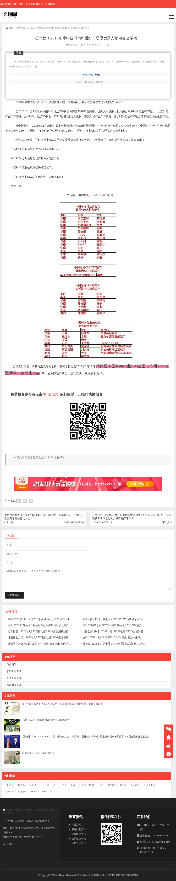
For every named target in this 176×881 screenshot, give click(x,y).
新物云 (74, 785)
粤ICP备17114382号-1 (126, 875)
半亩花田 (134, 785)
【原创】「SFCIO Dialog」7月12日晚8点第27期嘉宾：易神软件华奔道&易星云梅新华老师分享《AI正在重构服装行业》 (85, 736)
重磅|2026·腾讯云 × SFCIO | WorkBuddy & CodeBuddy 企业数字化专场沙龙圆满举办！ (57, 619)
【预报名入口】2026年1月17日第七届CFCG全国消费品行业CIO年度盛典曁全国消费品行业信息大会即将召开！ (71, 637)
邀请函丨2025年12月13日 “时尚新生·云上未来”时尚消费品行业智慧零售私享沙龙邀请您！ (59, 643)
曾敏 (64, 785)
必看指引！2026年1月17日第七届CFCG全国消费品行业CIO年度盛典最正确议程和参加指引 (60, 631)
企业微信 (22, 791)
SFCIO (9, 785)
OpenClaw (47, 791)
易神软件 (112, 785)
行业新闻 (11, 664)
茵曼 (102, 785)
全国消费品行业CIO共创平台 (29, 785)
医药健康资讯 (14, 685)
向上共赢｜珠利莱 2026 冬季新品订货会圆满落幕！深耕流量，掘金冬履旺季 (62, 704)
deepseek (148, 785)
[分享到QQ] (18, 501)
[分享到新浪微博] (31, 501)
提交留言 (14, 595)
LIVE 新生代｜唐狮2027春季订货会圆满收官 (45, 720)
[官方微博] (168, 745)
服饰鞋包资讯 (14, 671)
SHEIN (34, 791)
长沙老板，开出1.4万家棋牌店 (37, 752)
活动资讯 (20, 27)
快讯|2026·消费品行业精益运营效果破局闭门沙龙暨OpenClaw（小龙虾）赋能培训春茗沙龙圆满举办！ (66, 625)
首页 (11, 27)
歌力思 (123, 785)
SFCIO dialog (88, 785)
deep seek (52, 785)
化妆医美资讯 (14, 678)
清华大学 (10, 791)
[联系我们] (168, 737)
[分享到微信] (25, 501)
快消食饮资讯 (79, 843)
